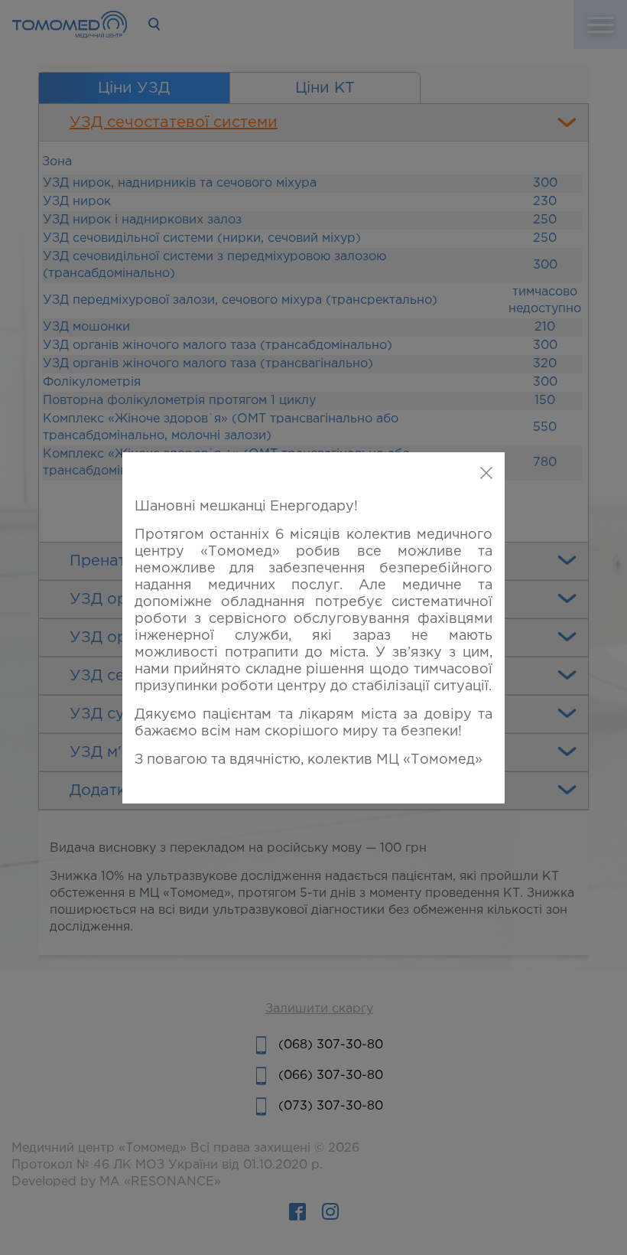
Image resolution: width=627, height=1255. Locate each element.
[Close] (486, 473)
